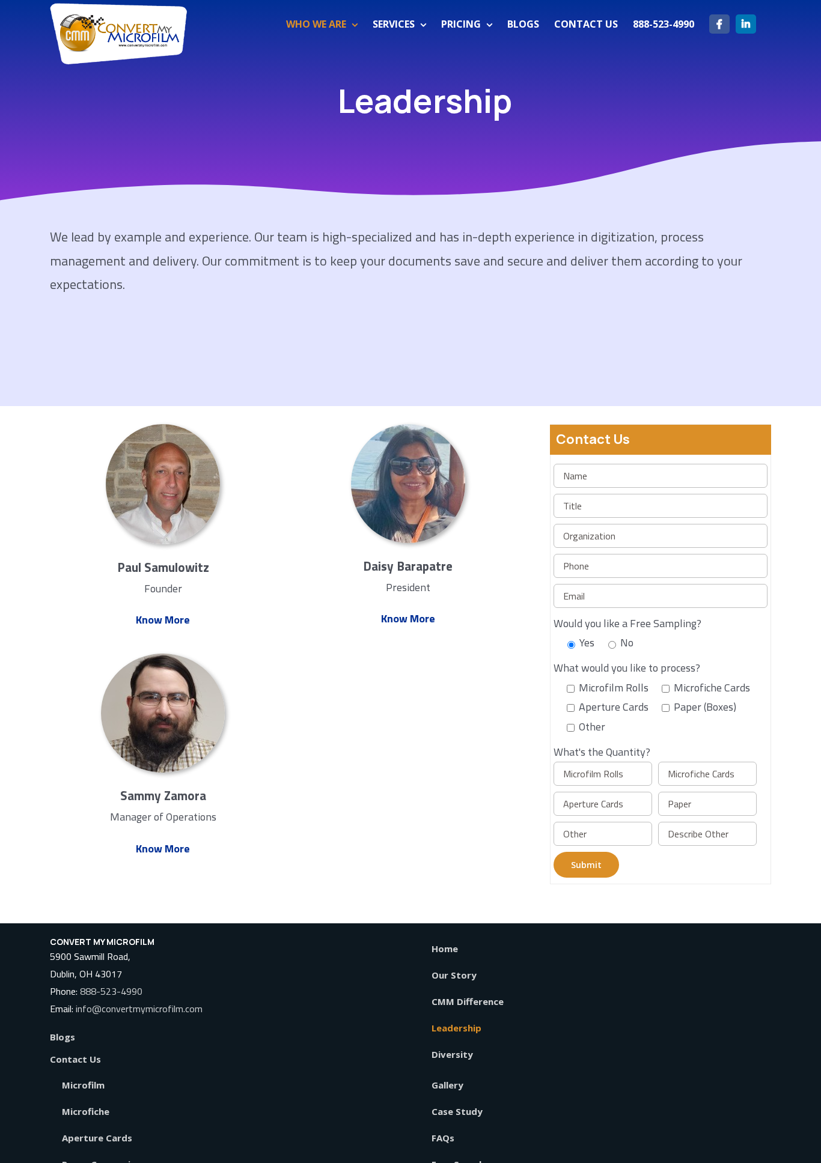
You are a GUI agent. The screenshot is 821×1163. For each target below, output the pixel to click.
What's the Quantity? (602, 752)
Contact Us (75, 1059)
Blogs (62, 1037)
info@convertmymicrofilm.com (139, 1008)
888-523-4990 (111, 991)
